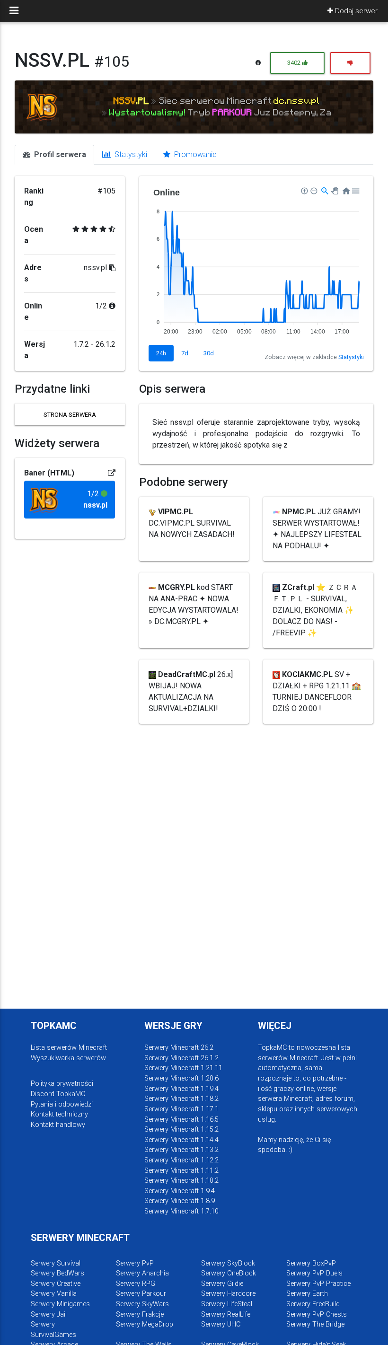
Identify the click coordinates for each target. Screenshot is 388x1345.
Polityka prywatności (62, 1084)
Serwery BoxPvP (311, 1263)
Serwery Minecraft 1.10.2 (181, 1181)
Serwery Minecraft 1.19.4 (181, 1089)
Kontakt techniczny (59, 1114)
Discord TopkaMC (58, 1094)
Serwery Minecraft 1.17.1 (181, 1109)
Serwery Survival (55, 1263)
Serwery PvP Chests (316, 1314)
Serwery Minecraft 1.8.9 (179, 1201)
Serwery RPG (135, 1284)
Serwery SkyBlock (228, 1263)
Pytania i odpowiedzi (62, 1104)
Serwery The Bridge (315, 1324)
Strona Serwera (70, 414)
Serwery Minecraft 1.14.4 (181, 1140)
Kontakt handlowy (58, 1125)
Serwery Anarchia (142, 1273)
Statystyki (130, 154)
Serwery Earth (307, 1294)
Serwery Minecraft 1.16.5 (181, 1120)
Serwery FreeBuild (313, 1304)
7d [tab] (184, 353)
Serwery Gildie (222, 1284)
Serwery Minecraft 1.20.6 (181, 1078)
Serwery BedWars (57, 1273)
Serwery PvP (135, 1263)
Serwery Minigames (60, 1304)
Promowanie (194, 154)
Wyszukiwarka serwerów (68, 1058)
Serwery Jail (49, 1314)
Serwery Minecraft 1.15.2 (181, 1129)
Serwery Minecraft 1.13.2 (181, 1150)
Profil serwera (59, 154)
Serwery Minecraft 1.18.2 (181, 1099)
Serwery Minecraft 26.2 (178, 1048)
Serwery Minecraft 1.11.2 (181, 1171)
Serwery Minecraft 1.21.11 (183, 1068)
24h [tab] (161, 353)
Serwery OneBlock (228, 1273)
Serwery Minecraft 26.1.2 (181, 1058)
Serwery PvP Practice (318, 1284)
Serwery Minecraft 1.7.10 (181, 1211)
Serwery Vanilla (54, 1294)
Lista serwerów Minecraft (69, 1048)
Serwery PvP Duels (314, 1273)
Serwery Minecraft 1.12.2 (181, 1160)
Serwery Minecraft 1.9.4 (179, 1191)
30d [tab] (208, 353)
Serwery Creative (55, 1284)
